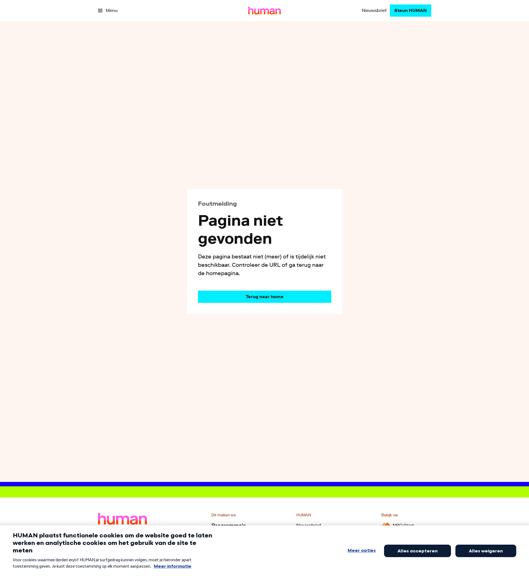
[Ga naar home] (264, 10)
